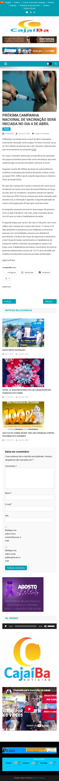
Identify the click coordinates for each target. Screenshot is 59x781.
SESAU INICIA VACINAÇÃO (13, 350)
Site (7, 516)
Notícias (13, 6)
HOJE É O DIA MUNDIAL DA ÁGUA (11, 302)
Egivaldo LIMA (24, 133)
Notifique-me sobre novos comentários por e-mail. (13, 535)
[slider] (51, 625)
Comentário (11, 466)
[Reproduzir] (6, 626)
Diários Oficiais (29, 8)
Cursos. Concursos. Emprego (34, 2)
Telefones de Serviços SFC (30, 6)
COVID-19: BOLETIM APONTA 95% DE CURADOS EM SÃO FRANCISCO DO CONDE (26, 391)
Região (8, 2)
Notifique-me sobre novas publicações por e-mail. (13, 555)
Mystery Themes (38, 778)
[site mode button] (49, 63)
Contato (46, 6)
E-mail (8, 504)
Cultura (17, 2)
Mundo (51, 2)
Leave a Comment (42, 134)
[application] (29, 626)
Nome (8, 493)
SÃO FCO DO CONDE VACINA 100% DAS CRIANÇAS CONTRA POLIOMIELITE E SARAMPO (28, 434)
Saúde (6, 129)
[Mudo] (45, 626)
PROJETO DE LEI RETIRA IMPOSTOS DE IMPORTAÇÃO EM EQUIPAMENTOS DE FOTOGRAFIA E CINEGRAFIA (51, 302)
